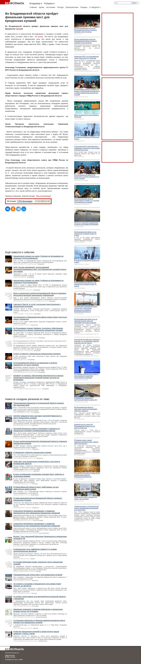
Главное (33, 7)
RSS (21, 659)
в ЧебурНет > (95, 7)
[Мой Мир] (23, 208)
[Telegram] (18, 208)
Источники (50, 7)
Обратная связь (10, 655)
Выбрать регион (10, 657)
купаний (19, 29)
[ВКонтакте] (7, 208)
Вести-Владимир (43, 196)
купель (40, 37)
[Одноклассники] (13, 208)
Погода (60, 7)
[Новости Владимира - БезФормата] (12, 2)
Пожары (83, 7)
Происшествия (72, 7)
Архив (41, 7)
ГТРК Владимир (24, 201)
